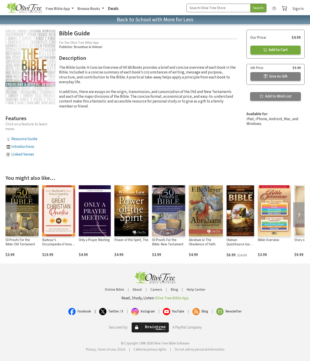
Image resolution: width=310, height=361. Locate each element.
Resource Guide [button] (24, 139)
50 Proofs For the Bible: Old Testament (20, 242)
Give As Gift (278, 76)
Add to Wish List (278, 96)
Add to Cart (278, 50)
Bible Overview (268, 240)
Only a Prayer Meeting (94, 240)
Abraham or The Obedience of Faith (202, 242)
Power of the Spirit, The (131, 240)
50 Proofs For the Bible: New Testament (168, 242)
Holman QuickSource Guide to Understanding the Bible (239, 246)
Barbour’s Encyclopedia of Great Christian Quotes (57, 244)
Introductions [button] (22, 146)
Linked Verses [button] (22, 154)
